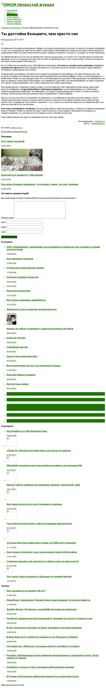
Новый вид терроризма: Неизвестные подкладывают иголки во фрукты (48, 600)
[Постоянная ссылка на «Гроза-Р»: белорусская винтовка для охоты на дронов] (11, 446)
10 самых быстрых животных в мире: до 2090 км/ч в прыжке (41, 543)
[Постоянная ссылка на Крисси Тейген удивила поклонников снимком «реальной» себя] (11, 480)
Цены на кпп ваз (16, 338)
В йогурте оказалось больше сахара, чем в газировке (45, 414)
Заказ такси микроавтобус (22, 356)
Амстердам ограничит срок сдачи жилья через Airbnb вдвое (42, 552)
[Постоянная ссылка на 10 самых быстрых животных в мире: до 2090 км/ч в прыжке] (11, 538)
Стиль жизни (13, 17)
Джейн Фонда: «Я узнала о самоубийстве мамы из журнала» (42, 609)
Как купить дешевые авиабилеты (26, 300)
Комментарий (7, 218)
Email (3, 227)
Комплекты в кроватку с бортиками (22, 175)
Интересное (12, 15)
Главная (4, 28)
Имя (3, 222)
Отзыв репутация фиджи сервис (25, 268)
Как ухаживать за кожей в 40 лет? (26, 591)
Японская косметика (19, 290)
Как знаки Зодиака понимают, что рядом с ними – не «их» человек (39, 184)
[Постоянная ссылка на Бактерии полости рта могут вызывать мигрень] (11, 499)
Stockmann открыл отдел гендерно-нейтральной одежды (40, 667)
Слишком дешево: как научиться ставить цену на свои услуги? (43, 561)
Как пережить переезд (20, 258)
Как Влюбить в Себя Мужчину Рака (27, 431)
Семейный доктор (17, 347)
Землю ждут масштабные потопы (31, 399)
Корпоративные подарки (21, 374)
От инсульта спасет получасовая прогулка (37, 393)
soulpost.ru (100, 121)
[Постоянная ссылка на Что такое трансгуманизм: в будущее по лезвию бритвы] (9, 572)
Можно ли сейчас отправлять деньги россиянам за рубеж (40, 328)
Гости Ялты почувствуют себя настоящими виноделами (39, 523)
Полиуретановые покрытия (23, 277)
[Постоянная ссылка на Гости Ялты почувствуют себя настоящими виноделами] (11, 519)
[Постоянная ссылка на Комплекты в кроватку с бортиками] (22, 170)
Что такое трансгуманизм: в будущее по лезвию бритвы (39, 576)
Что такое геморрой (12, 141)
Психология (12, 10)
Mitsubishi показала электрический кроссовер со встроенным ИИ (44, 465)
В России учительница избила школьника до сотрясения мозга (43, 676)
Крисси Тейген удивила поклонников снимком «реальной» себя (43, 485)
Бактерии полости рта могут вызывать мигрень (34, 504)
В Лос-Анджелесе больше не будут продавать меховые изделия (44, 627)
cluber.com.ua (16, 128)
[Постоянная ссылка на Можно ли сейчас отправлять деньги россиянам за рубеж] (11, 324)
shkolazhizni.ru (98, 123)
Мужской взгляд (14, 19)
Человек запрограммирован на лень (33, 420)
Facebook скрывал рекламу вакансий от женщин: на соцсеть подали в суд (49, 618)
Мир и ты (11, 12)
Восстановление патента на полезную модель (34, 365)
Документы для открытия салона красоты (32, 309)
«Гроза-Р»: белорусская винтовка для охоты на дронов (39, 450)
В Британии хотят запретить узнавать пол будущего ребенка (42, 637)
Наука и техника (14, 21)
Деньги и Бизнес (14, 24)
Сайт (3, 232)
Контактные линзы (18, 384)
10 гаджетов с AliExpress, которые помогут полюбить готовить (43, 646)
